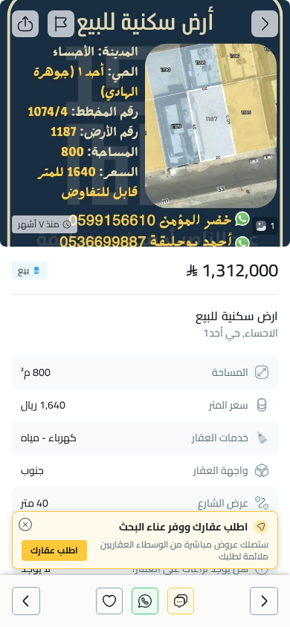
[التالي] (26, 601)
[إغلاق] (25, 524)
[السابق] (264, 601)
